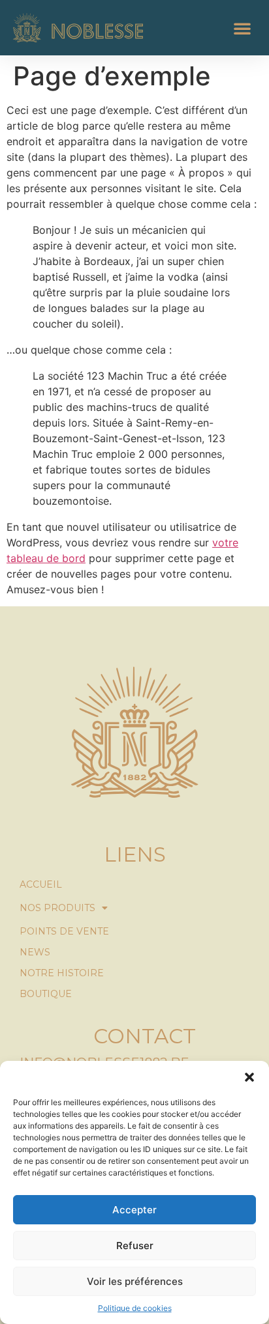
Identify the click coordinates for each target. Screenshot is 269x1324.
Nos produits (57, 908)
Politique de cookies (135, 1308)
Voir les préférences (135, 1281)
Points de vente (64, 931)
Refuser (134, 1245)
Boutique (46, 994)
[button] (249, 1077)
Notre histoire (62, 973)
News (35, 952)
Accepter (134, 1210)
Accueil (41, 884)
